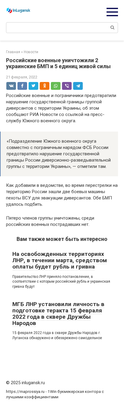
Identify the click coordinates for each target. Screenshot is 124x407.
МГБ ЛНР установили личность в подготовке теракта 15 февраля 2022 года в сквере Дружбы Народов (58, 314)
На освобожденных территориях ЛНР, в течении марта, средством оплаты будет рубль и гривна (59, 260)
